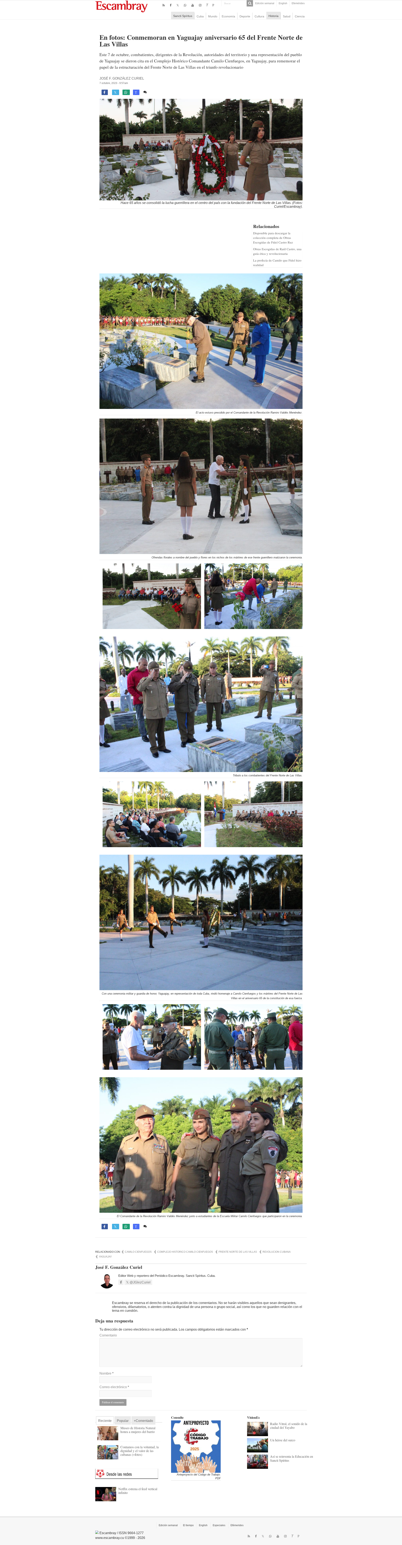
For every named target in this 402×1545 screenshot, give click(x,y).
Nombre (106, 1373)
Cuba (200, 16)
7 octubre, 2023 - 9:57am (113, 83)
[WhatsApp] (185, 5)
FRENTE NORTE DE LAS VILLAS (238, 1251)
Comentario (108, 1335)
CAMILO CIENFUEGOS (138, 1251)
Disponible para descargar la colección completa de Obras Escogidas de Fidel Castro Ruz (273, 237)
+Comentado (143, 1421)
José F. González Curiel (121, 78)
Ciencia (300, 16)
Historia (273, 16)
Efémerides (237, 1525)
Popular (123, 1421)
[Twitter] (177, 5)
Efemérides (298, 3)
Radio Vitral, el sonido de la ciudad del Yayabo (288, 1425)
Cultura (259, 16)
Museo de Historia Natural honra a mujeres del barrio (137, 1430)
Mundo (212, 16)
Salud (286, 16)
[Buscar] (250, 3)
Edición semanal (264, 3)
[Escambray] (121, 6)
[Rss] (163, 5)
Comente (155, 92)
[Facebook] (170, 5)
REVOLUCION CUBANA (277, 1251)
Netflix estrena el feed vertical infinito (137, 1491)
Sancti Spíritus (182, 16)
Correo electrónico (114, 1387)
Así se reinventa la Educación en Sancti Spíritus (291, 1458)
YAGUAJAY (105, 1256)
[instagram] (200, 5)
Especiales (219, 1525)
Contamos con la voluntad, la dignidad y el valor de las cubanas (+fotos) (139, 1451)
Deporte (245, 16)
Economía (228, 16)
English (283, 3)
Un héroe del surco (282, 1440)
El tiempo (188, 1525)
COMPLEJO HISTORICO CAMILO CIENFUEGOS (185, 1251)
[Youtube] (192, 5)
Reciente (105, 1421)
